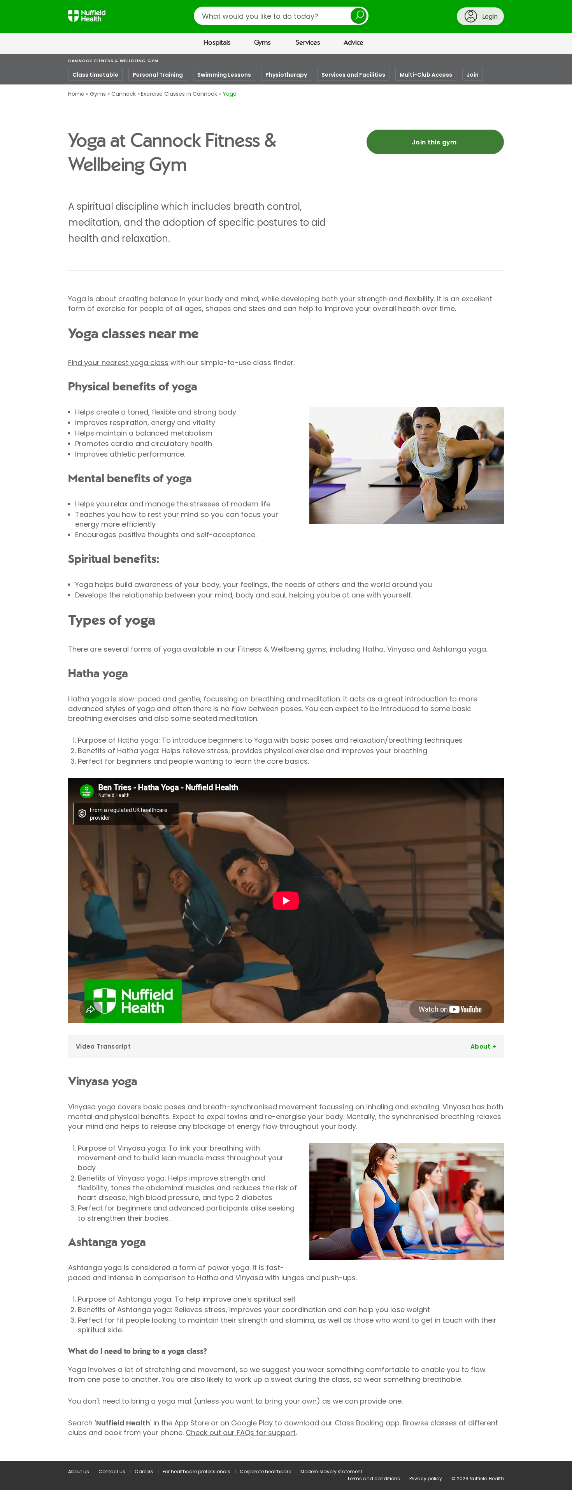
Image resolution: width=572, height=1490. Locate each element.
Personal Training (158, 75)
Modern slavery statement (331, 1471)
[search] (281, 16)
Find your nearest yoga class (118, 362)
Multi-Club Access (426, 75)
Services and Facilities (353, 75)
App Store (191, 1423)
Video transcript (103, 1046)
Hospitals (217, 42)
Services (308, 42)
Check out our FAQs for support (241, 1432)
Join (473, 75)
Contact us (111, 1471)
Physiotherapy (286, 75)
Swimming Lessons (224, 75)
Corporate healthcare (265, 1471)
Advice (353, 42)
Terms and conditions (373, 1478)
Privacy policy (425, 1478)
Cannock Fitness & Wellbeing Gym (113, 61)
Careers (144, 1471)
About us (78, 1471)
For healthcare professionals (196, 1471)
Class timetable (95, 75)
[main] (286, 757)
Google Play (252, 1423)
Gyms (262, 42)
